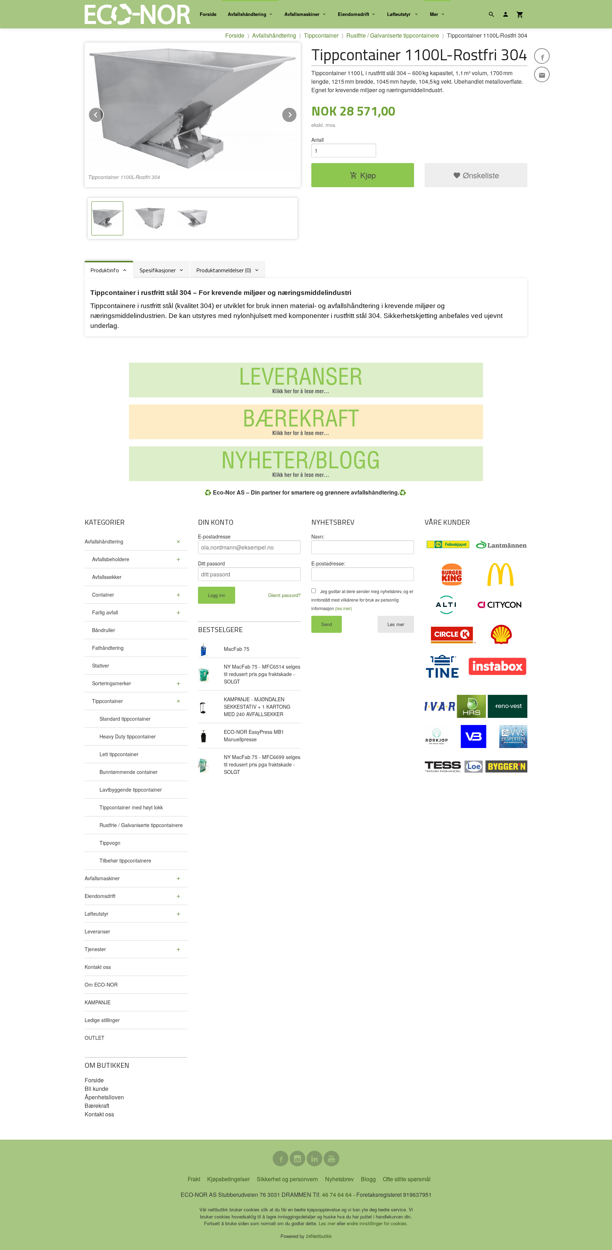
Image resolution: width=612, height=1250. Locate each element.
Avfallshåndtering (247, 14)
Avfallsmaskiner (301, 14)
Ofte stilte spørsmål (407, 1179)
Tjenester (95, 949)
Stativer (100, 665)
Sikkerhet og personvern (287, 1179)
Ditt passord (211, 563)
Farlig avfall (105, 612)
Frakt (194, 1179)
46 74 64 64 (337, 1194)
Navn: (317, 536)
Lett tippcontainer (119, 754)
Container (103, 594)
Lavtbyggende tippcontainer (131, 789)
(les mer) (343, 608)
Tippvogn (110, 842)
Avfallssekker (106, 576)
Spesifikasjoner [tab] (158, 270)
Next (296, 113)
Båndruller (103, 630)
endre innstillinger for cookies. (377, 1223)
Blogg (368, 1179)
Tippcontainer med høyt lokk (131, 807)
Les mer (395, 624)
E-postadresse (214, 536)
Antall (317, 139)
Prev (103, 113)
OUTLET (94, 1037)
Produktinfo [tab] (104, 270)
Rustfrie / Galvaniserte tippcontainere (141, 824)
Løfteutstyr (399, 14)
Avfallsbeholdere (110, 559)
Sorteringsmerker (111, 683)
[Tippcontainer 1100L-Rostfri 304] (192, 108)
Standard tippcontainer (125, 718)
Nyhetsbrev (339, 1179)
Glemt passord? (284, 595)
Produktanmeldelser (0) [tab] (223, 270)
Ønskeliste (480, 174)
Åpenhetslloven (104, 1097)
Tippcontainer (107, 700)
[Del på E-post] (542, 74)
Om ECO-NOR (101, 984)
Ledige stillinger (102, 1019)
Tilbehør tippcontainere (125, 860)
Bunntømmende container (129, 771)
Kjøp (368, 174)
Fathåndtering (108, 647)
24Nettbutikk (319, 1236)
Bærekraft (97, 1105)
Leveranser (97, 931)
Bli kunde (96, 1088)
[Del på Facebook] (542, 56)
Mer (434, 14)
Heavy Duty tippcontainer (128, 736)
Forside (208, 14)
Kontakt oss (98, 966)
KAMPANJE (97, 1002)
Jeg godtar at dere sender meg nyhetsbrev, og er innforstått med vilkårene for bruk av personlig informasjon (362, 599)
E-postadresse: (328, 563)
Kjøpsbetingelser (228, 1179)
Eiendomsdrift (353, 14)
